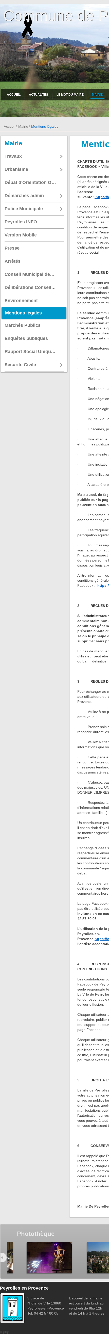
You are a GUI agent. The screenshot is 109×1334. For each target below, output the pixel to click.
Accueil (14, 94)
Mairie (97, 94)
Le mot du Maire (70, 94)
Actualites (38, 94)
